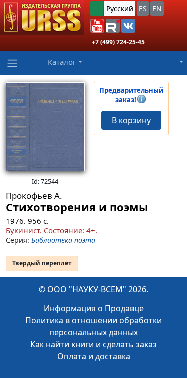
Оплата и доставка (93, 356)
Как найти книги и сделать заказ (93, 344)
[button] (97, 26)
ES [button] (143, 8)
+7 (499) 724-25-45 (118, 42)
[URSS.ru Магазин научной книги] (42, 17)
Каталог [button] (62, 62)
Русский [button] (119, 8)
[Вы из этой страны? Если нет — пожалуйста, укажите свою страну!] (96, 8)
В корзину (131, 120)
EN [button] (157, 8)
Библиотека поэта (63, 240)
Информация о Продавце (94, 308)
